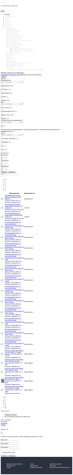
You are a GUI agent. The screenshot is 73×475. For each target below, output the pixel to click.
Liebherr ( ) (5, 100)
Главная (3, 75)
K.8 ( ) (4, 149)
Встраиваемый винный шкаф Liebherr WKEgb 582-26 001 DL (13, 215)
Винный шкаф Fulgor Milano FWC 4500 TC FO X (14, 369)
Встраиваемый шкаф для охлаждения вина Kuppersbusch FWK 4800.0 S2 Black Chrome (14, 299)
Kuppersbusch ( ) (7, 86)
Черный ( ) (5, 118)
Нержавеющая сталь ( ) (9, 111)
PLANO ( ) (5, 153)
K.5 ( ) (3, 146)
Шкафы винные (16, 75)
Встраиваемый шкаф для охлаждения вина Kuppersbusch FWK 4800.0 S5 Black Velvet (14, 331)
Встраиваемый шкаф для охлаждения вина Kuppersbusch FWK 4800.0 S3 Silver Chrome (14, 310)
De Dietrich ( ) (6, 89)
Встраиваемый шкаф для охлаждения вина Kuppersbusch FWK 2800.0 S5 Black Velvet (14, 267)
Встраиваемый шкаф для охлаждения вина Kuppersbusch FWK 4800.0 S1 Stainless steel (14, 289)
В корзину (4, 423)
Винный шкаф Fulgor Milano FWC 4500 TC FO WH (14, 360)
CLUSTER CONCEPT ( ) (9, 138)
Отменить (4, 456)
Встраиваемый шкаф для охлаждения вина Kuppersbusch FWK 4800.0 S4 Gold (14, 321)
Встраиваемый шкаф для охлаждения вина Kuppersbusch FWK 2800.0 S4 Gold (14, 257)
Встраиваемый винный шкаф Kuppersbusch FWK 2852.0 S (13, 197)
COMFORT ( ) (6, 142)
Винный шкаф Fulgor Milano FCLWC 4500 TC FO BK (14, 351)
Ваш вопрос (5, 447)
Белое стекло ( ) (6, 107)
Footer (3, 425)
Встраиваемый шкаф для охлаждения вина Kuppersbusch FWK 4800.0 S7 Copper (14, 342)
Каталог (8, 75)
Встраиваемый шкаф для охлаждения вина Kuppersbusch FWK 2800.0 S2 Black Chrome (14, 235)
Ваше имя (4, 440)
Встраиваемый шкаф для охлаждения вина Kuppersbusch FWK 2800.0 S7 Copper (14, 278)
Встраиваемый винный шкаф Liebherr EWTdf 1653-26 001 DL (14, 206)
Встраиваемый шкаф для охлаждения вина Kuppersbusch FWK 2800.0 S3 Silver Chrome (14, 246)
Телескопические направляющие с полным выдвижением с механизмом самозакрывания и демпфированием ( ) (30, 130)
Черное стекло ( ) (7, 115)
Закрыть (4, 76)
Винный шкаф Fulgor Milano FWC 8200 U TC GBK (14, 387)
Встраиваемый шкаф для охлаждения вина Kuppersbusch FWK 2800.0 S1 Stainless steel (14, 224)
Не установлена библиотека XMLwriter (17, 416)
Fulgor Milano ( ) (6, 93)
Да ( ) (3, 126)
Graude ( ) (4, 96)
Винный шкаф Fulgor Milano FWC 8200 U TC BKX (14, 378)
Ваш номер (5, 443)
